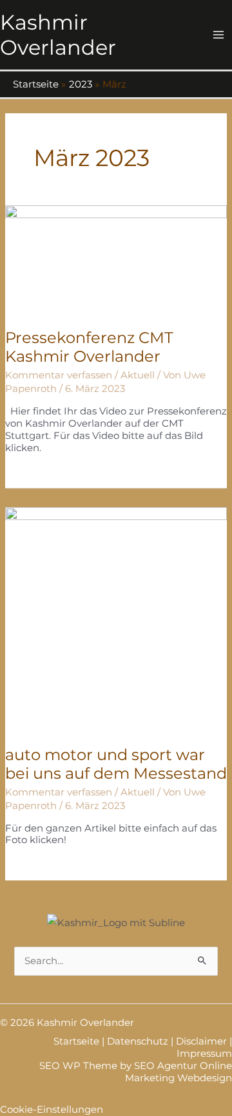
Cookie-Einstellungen (51, 1109)
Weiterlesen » (37, 475)
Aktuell (138, 375)
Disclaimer (201, 1041)
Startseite (76, 1041)
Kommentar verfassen (58, 375)
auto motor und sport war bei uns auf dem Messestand (116, 764)
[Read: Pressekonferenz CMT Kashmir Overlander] (116, 259)
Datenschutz (137, 1041)
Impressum (204, 1053)
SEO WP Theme (78, 1066)
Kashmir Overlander (58, 35)
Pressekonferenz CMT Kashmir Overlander (89, 347)
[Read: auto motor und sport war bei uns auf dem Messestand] (116, 618)
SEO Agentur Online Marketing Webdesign (178, 1072)
